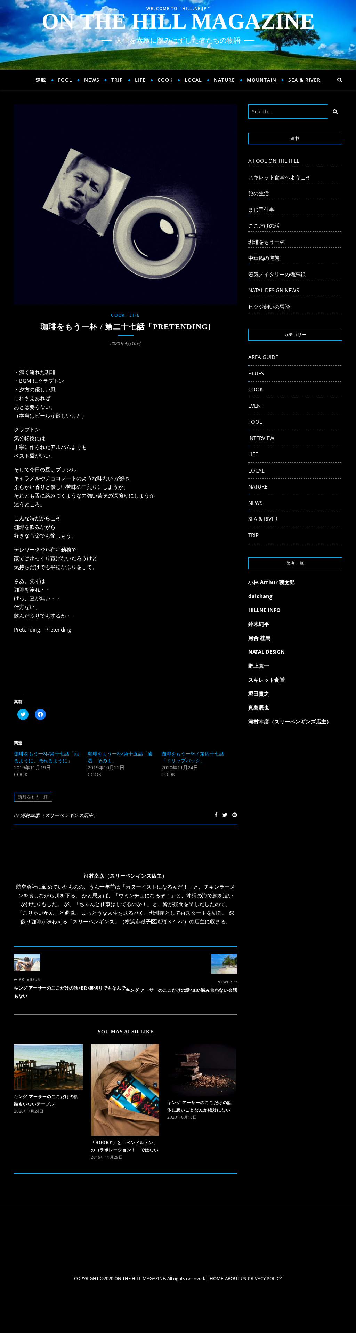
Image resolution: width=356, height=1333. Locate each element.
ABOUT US (235, 1278)
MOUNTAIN (261, 80)
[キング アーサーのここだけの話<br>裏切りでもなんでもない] (27, 962)
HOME (216, 1278)
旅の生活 (258, 193)
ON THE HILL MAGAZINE (178, 21)
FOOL (65, 80)
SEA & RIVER (304, 80)
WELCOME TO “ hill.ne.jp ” (178, 8)
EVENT (256, 405)
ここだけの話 (264, 225)
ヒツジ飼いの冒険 (269, 306)
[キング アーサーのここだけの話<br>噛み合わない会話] (224, 964)
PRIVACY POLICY (265, 1278)
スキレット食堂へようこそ (279, 177)
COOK (165, 80)
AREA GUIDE (263, 357)
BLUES (256, 373)
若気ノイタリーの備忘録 (277, 274)
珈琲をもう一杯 (33, 797)
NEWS (91, 80)
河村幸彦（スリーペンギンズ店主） (59, 815)
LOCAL (193, 80)
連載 (41, 80)
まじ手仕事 (261, 209)
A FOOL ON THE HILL (273, 160)
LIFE (140, 80)
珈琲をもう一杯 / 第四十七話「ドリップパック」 (192, 757)
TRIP (117, 80)
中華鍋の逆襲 (264, 257)
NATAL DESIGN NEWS (273, 290)
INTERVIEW (261, 438)
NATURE (224, 80)
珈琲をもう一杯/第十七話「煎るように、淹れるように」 (46, 757)
